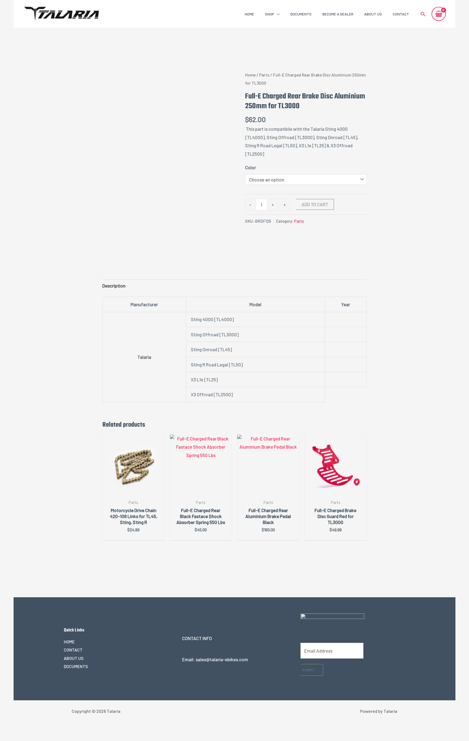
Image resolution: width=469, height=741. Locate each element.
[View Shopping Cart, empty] (439, 14)
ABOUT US (373, 14)
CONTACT (401, 14)
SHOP (269, 14)
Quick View (133, 491)
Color (250, 167)
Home (250, 74)
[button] (423, 14)
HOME (249, 14)
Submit (308, 669)
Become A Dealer (337, 14)
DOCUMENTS (301, 14)
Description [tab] (113, 285)
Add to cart (315, 204)
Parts (264, 74)
